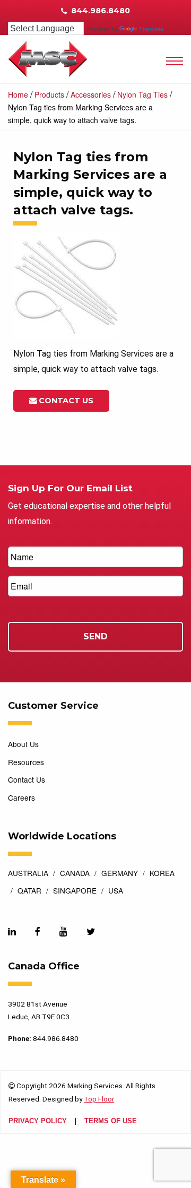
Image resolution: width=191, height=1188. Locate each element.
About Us (23, 744)
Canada (75, 874)
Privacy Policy (37, 1121)
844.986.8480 (99, 10)
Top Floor (99, 1099)
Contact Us (65, 400)
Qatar (29, 891)
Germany (119, 874)
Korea (162, 874)
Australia (28, 874)
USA (115, 891)
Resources (26, 762)
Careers (21, 797)
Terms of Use (110, 1121)
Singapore (75, 891)
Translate (151, 29)
